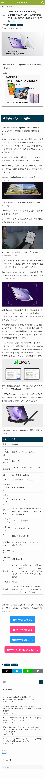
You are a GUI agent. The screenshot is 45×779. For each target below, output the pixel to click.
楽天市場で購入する (24, 639)
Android (13, 25)
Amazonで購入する (24, 629)
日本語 (4, 750)
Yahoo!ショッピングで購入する (24, 649)
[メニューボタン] (2, 2)
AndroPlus (22, 2)
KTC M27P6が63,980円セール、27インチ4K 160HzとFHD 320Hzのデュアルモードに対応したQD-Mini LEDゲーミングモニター (22, 730)
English (4, 753)
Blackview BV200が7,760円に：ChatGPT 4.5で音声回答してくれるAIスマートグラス (22, 720)
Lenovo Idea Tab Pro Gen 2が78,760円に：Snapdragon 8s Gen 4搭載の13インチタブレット (20, 699)
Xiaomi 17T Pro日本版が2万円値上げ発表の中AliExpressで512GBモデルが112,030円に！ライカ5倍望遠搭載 (22, 709)
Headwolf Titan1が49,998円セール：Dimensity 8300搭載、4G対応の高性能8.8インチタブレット (22, 741)
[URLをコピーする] (38, 671)
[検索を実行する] (41, 682)
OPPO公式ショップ (24, 619)
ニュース (20, 25)
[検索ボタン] (42, 2)
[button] (7, 671)
